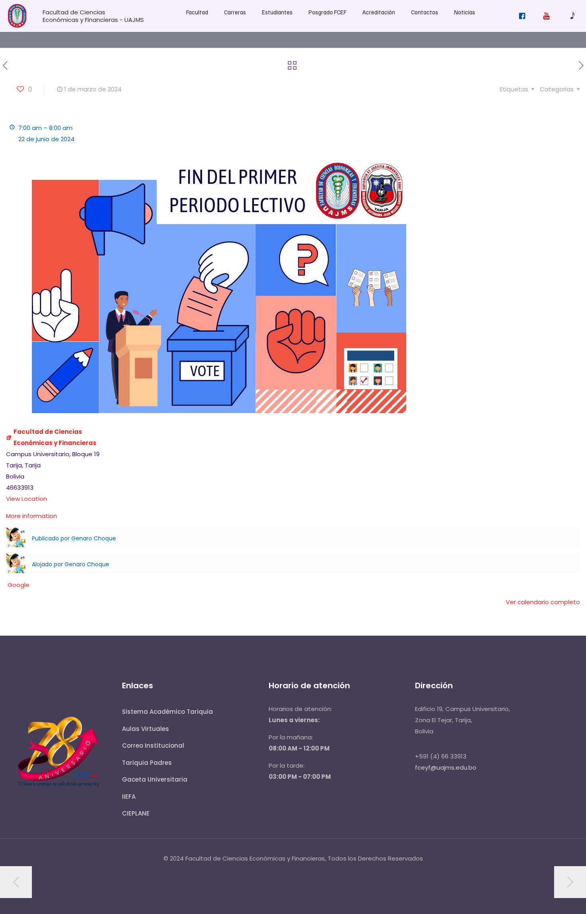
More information (31, 516)
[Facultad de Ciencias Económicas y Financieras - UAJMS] (17, 26)
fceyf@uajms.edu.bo (445, 767)
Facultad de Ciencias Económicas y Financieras (55, 437)
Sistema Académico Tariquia (167, 711)
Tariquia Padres (147, 762)
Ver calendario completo (543, 602)
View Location (26, 498)
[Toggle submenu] (197, 28)
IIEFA (129, 796)
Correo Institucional (153, 745)
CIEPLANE (135, 813)
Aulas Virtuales (145, 729)
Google (18, 585)
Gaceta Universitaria (154, 779)
